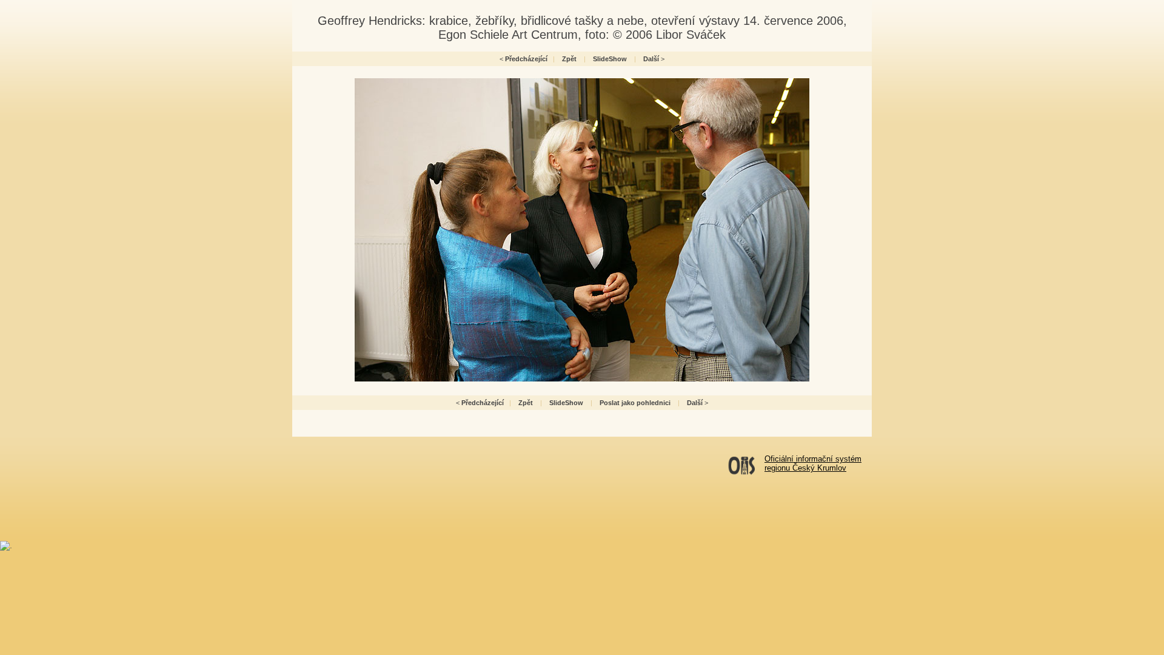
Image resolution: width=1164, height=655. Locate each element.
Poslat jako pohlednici (635, 402)
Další (651, 58)
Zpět (569, 58)
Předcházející (526, 58)
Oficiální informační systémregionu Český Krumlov (812, 463)
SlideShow (610, 58)
